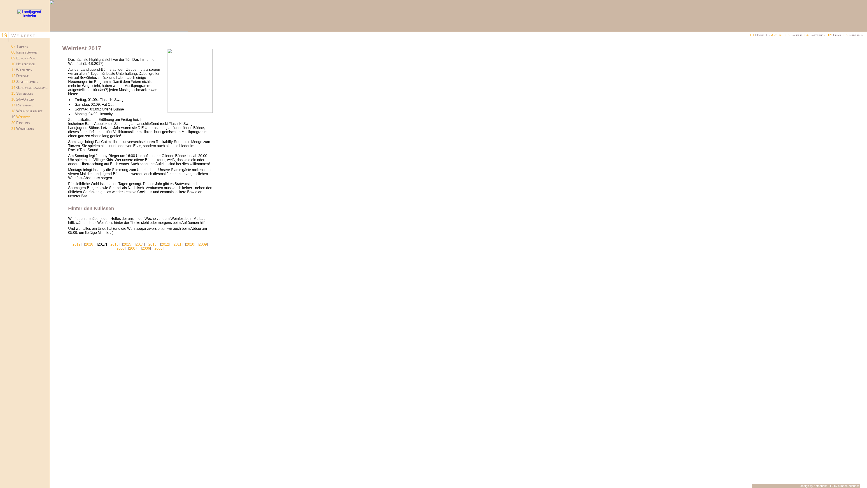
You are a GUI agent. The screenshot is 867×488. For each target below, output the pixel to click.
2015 (127, 244)
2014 (140, 244)
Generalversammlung (29, 87)
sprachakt (820, 486)
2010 (190, 244)
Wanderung (22, 129)
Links (834, 35)
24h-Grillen (23, 99)
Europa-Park (23, 58)
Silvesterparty (24, 82)
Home (757, 35)
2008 (121, 248)
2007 (133, 248)
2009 (203, 244)
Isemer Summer (24, 52)
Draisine (20, 76)
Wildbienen (21, 70)
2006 (146, 248)
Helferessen (23, 64)
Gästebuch (814, 35)
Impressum (853, 35)
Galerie (793, 35)
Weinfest (20, 117)
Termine (19, 46)
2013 (152, 244)
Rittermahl (22, 105)
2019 (77, 244)
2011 (177, 244)
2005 (158, 248)
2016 (114, 244)
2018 (89, 244)
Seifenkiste (22, 93)
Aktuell (774, 35)
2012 (165, 244)
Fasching (20, 123)
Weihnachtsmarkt (26, 111)
